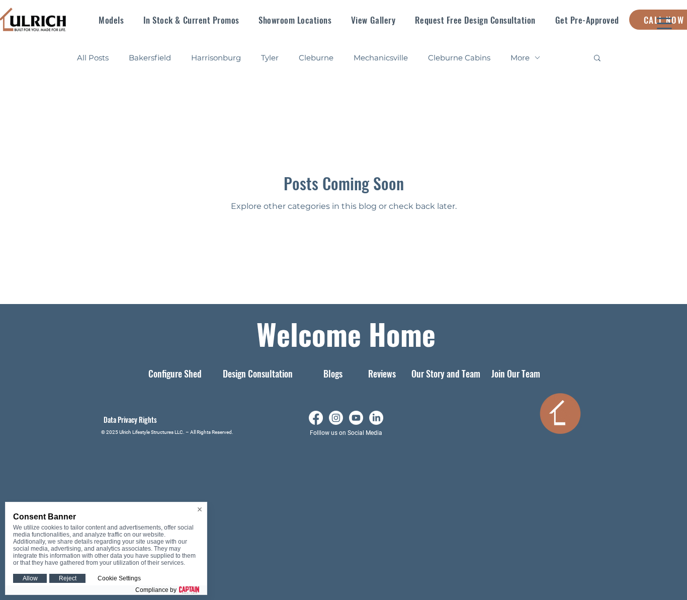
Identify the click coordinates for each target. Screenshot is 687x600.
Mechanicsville (381, 57)
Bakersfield (150, 57)
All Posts (93, 57)
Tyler (270, 57)
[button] (111, 19)
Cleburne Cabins (459, 57)
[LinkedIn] (376, 418)
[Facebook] (316, 418)
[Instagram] (336, 418)
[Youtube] (356, 418)
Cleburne (316, 57)
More (520, 57)
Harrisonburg (216, 57)
